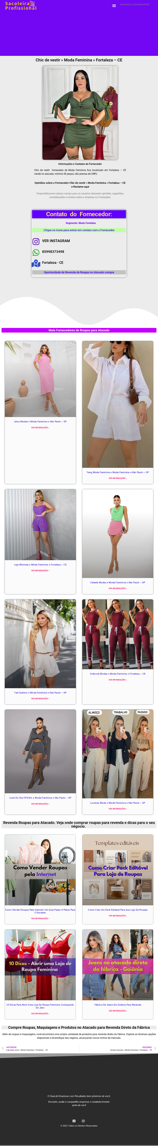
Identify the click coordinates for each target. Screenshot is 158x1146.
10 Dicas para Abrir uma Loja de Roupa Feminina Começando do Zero (40, 1006)
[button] (114, 6)
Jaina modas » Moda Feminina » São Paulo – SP (40, 421)
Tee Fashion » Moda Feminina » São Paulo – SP (40, 692)
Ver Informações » (40, 428)
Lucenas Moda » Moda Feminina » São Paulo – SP (117, 802)
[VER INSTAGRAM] (36, 241)
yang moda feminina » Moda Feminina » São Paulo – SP (118, 472)
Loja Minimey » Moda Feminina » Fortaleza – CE (40, 564)
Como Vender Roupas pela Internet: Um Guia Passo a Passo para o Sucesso (40, 911)
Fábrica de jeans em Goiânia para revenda (117, 1004)
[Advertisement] (79, 34)
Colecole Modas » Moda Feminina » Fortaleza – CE (118, 673)
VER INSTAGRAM (56, 241)
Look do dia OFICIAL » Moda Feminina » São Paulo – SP (40, 797)
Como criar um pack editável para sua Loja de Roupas (118, 909)
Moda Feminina (87, 223)
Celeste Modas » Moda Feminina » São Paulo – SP (117, 582)
